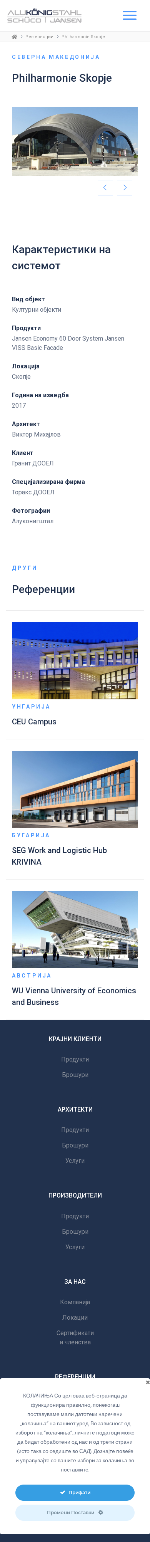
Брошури (75, 1074)
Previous (105, 187)
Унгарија (31, 707)
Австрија (32, 976)
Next (124, 187)
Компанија (75, 1302)
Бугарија (31, 835)
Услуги (75, 1160)
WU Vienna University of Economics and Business (74, 996)
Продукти (75, 1059)
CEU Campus (34, 721)
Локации (75, 1317)
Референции (39, 36)
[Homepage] (14, 36)
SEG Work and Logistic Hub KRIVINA (59, 856)
